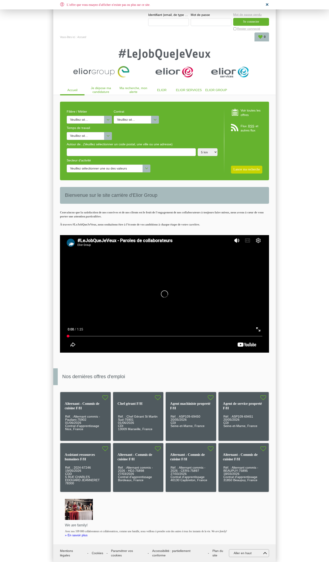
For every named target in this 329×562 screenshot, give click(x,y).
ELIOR (162, 90)
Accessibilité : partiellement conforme (171, 553)
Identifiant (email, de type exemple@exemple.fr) (168, 15)
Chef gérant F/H (130, 403)
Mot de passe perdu (247, 14)
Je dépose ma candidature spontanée (101, 90)
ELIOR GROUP (216, 90)
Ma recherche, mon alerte (133, 90)
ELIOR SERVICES (189, 90)
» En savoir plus (76, 535)
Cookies (97, 553)
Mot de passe (200, 15)
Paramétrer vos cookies (122, 553)
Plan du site (217, 553)
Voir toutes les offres (251, 113)
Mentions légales (66, 553)
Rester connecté (248, 28)
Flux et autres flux (249, 128)
